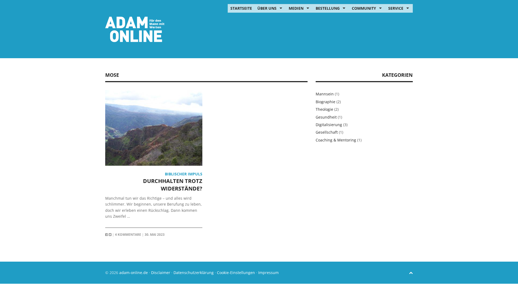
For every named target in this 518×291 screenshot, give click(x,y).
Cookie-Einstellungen (236, 272)
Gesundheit (326, 117)
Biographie (325, 101)
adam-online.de (134, 272)
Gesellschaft (327, 132)
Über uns (267, 8)
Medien (296, 8)
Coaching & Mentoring (336, 140)
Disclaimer (160, 272)
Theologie (324, 109)
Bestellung (328, 8)
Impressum (268, 272)
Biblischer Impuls (183, 173)
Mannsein (325, 93)
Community (364, 8)
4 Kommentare (128, 234)
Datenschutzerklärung (193, 272)
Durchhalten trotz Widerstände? (172, 184)
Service (395, 8)
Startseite (241, 8)
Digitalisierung (329, 124)
